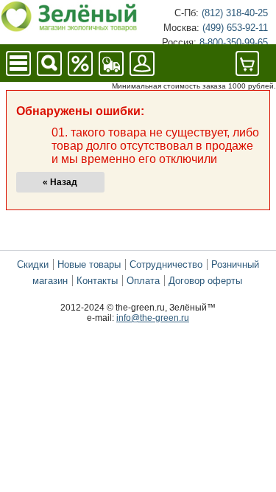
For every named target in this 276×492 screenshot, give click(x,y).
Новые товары (89, 264)
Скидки (33, 264)
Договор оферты (205, 280)
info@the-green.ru (152, 318)
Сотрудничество (166, 264)
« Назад (60, 182)
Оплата (143, 280)
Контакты (97, 280)
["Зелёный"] (69, 28)
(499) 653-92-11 (235, 27)
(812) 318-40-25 (235, 12)
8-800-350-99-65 (233, 42)
